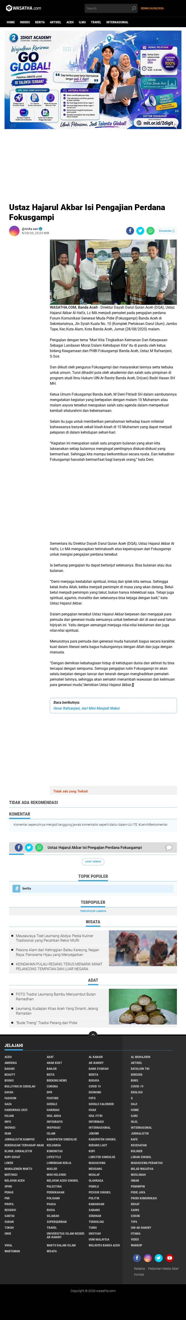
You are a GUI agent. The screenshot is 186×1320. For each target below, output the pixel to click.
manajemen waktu (18, 1169)
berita (40, 22)
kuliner (136, 1151)
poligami (53, 1198)
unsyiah (95, 1233)
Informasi (96, 1121)
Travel (96, 22)
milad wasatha (142, 1169)
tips (134, 1222)
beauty (10, 1074)
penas (9, 1192)
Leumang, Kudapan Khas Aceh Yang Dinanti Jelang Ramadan (57, 1010)
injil (134, 1121)
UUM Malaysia (99, 1239)
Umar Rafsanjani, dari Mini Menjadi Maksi (87, 708)
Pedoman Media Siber (163, 1268)
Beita (50, 1074)
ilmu (82, 22)
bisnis (9, 1080)
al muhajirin (140, 1057)
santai (10, 1216)
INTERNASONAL (141, 1127)
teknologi (96, 1222)
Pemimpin (138, 1186)
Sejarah (53, 1216)
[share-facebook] (130, 231)
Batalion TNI (140, 1068)
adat (50, 1057)
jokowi (94, 1133)
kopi (92, 1151)
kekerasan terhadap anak (24, 1145)
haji (134, 1104)
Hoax (92, 1110)
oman (135, 1180)
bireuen (136, 1074)
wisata (52, 1251)
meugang (95, 1169)
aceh (70, 22)
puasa (51, 1204)
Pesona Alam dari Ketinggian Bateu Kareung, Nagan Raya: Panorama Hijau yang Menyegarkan (57, 952)
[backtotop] (93, 1035)
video (135, 1239)
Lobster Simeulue (102, 1157)
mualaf (94, 1174)
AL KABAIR (96, 1057)
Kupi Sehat (12, 1157)
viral (8, 1245)
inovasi (10, 1127)
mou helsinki (56, 1174)
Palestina (54, 1186)
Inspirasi (54, 1127)
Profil (9, 1204)
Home (11, 22)
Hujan (9, 1116)
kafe (134, 1139)
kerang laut (98, 1145)
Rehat (135, 1204)
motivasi (11, 1174)
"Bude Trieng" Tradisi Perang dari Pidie (46, 1023)
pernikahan (55, 1192)
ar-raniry (96, 1063)
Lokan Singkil (141, 1157)
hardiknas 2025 (16, 1110)
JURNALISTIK (140, 1133)
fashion (10, 1098)
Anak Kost (54, 1063)
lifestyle (54, 1157)
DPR (49, 1092)
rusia (51, 1210)
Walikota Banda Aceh (104, 1245)
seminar (95, 1216)
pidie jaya (138, 1192)
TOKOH (9, 1227)
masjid (52, 1169)
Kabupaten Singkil (102, 1139)
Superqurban (57, 1222)
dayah (9, 1092)
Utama (135, 1233)
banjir (52, 1068)
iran (8, 1133)
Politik (94, 1198)
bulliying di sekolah (20, 1086)
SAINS (135, 1210)
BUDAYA (94, 1080)
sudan (9, 1222)
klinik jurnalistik (18, 1151)
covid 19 (95, 1086)
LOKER (9, 1163)
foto (92, 1098)
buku (134, 1080)
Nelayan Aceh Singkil (62, 1180)
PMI (7, 1198)
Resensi (10, 1210)
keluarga (54, 1145)
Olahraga (96, 1180)
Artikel (55, 22)
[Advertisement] (93, 160)
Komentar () (167, 231)
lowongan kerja (59, 1163)
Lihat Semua (93, 861)
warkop (136, 1245)
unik (8, 1233)
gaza (8, 1104)
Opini (8, 1186)
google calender (101, 1104)
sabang (94, 1210)
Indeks (25, 22)
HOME (135, 1110)
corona (52, 1086)
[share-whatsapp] (150, 231)
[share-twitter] (140, 231)
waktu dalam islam (61, 1245)
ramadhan (96, 1204)
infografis (55, 1121)
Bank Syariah (99, 1068)
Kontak (139, 1274)
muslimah (138, 1174)
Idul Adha (54, 1116)
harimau (53, 1110)
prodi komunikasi (144, 1198)
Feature (53, 1098)
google (52, 1104)
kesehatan (139, 1145)
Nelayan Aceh (15, 1180)
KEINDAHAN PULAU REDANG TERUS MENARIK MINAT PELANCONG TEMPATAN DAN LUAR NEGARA (59, 966)
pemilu (94, 1186)
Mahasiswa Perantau (147, 1163)
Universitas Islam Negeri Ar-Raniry (65, 1235)
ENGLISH (137, 1092)
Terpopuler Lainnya (93, 911)
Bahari (10, 1068)
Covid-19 (137, 1086)
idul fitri (96, 1116)
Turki (93, 1227)
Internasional (117, 22)
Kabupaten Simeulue (62, 1139)
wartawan (12, 1251)
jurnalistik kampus (20, 1139)
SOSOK (135, 1216)
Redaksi (139, 1268)
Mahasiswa (97, 1163)
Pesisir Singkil (100, 1192)
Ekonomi (95, 1092)
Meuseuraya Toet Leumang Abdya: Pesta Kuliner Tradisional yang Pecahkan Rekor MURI (54, 938)
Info (8, 1121)
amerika (11, 1063)
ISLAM (51, 1133)
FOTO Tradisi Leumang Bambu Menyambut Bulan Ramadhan (56, 996)
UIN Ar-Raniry (141, 1227)
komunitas (55, 1151)
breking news (57, 1080)
